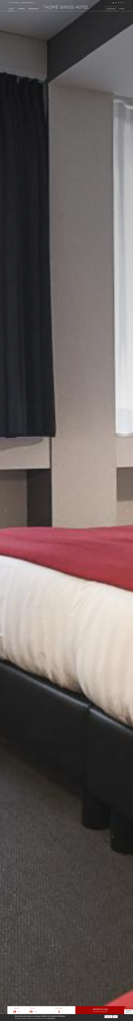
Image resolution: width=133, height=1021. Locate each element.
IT (123, 2)
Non (115, 1016)
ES (119, 2)
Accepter (108, 1016)
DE (116, 2)
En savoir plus (51, 1018)
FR (113, 2)
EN (121, 2)
